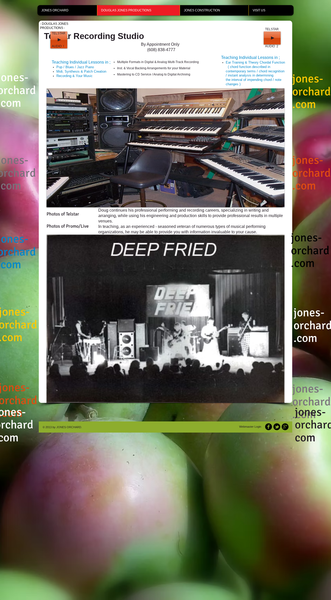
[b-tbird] (276, 426)
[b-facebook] (268, 426)
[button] (165, 147)
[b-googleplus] (285, 426)
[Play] (58, 40)
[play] (276, 199)
